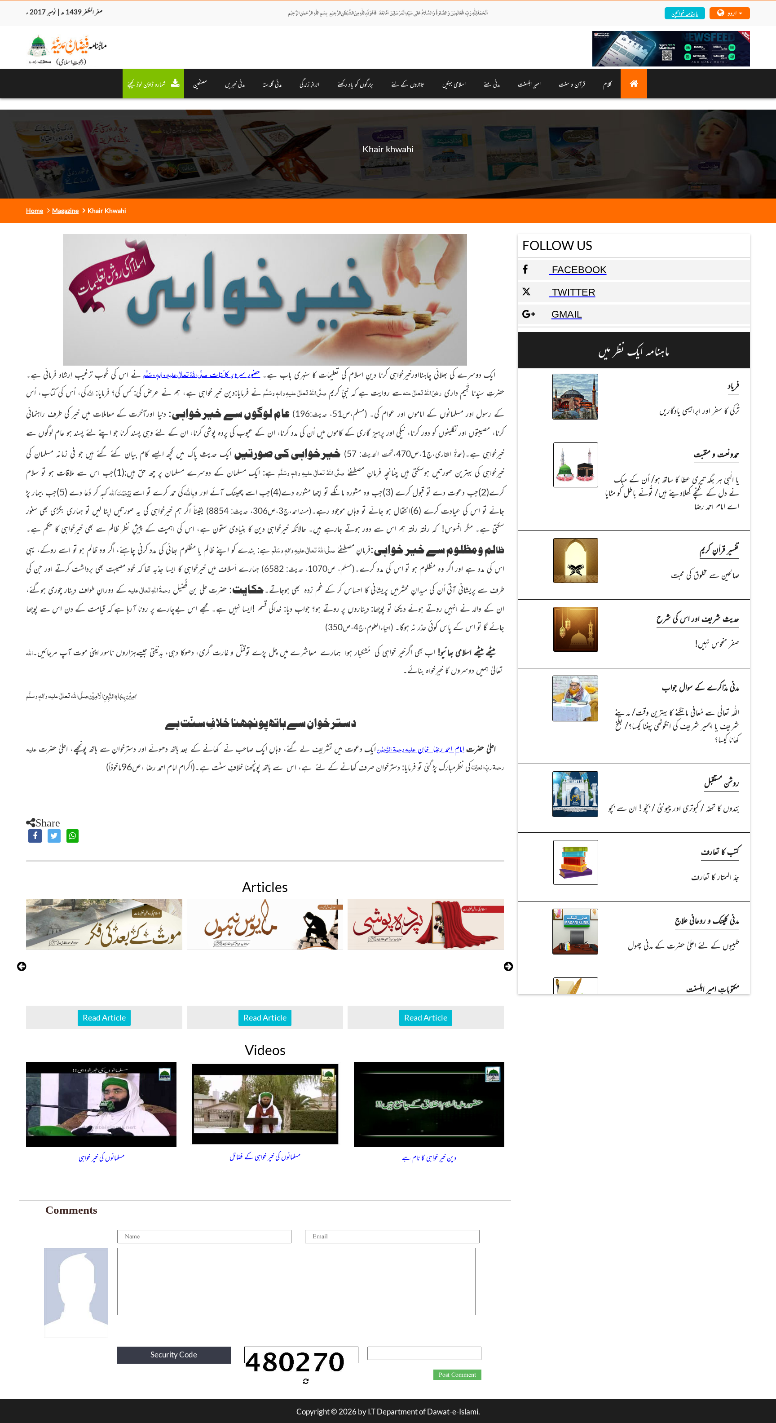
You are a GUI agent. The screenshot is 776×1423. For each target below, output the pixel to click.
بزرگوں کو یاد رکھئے (355, 84)
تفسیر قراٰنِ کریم (719, 549)
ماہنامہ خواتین (684, 13)
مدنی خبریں (235, 84)
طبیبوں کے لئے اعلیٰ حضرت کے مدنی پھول (683, 944)
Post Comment (457, 1374)
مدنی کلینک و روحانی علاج (707, 919)
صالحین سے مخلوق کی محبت (705, 574)
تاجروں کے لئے (407, 84)
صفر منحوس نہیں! (717, 643)
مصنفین (200, 84)
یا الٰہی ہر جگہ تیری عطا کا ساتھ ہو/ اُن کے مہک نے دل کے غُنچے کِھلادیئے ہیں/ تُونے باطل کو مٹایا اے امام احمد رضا (672, 492)
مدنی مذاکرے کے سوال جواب (700, 686)
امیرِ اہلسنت (529, 84)
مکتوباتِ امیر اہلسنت (712, 988)
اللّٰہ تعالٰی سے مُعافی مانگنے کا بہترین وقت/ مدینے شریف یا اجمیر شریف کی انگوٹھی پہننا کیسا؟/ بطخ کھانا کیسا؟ (677, 725)
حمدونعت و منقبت (716, 453)
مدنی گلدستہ (272, 84)
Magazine (65, 210)
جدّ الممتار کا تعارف (715, 876)
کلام (607, 84)
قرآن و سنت (572, 84)
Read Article (104, 1017)
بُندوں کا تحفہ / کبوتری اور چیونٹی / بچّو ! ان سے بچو (673, 807)
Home (34, 210)
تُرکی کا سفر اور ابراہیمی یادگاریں (699, 409)
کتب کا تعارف (720, 851)
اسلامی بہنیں (454, 84)
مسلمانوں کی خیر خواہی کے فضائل (264, 1156)
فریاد (733, 384)
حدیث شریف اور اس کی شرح (698, 617)
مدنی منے (492, 84)
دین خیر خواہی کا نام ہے (429, 1157)
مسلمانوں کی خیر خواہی (101, 1157)
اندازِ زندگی (309, 84)
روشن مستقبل (721, 782)
